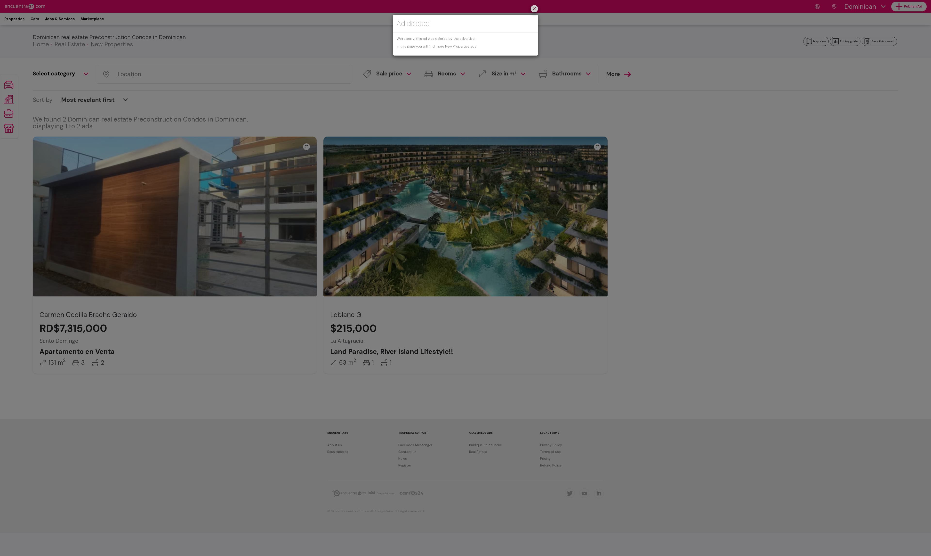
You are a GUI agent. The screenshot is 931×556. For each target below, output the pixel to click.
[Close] (534, 9)
